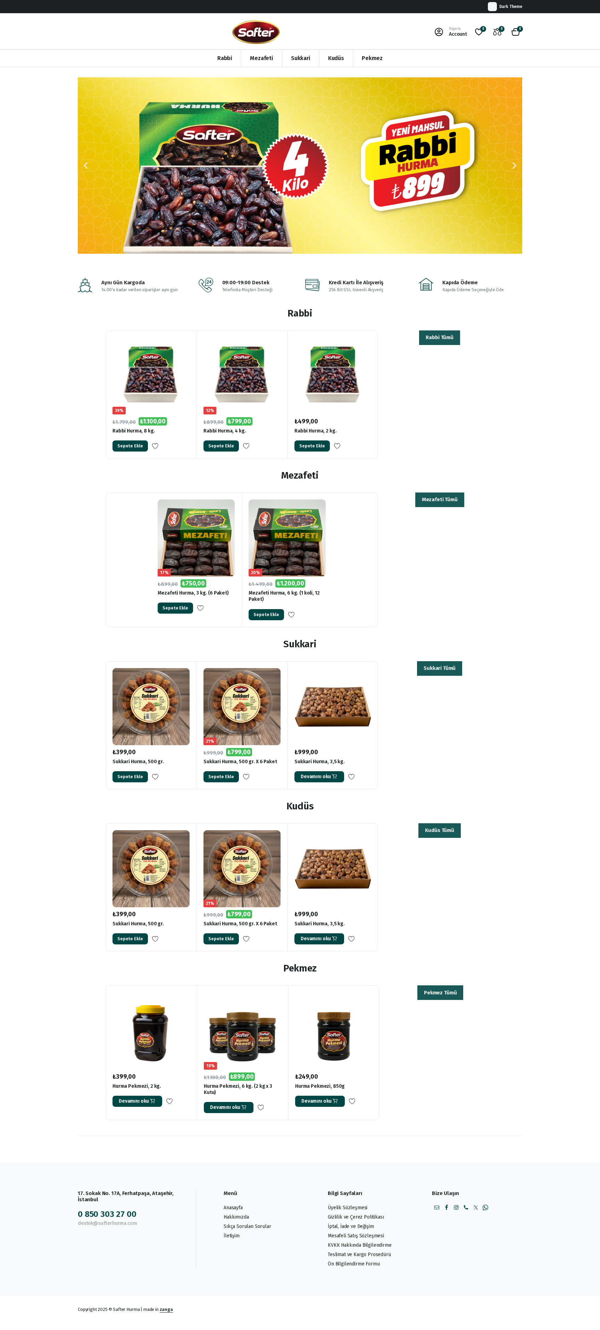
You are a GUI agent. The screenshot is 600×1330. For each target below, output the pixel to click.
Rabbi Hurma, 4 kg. (224, 431)
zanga (166, 1309)
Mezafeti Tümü (440, 499)
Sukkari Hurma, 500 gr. (138, 762)
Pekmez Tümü (440, 993)
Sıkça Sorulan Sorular (247, 1226)
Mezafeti (261, 58)
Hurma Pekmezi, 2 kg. (136, 1086)
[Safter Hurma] (256, 32)
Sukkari (300, 58)
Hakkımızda (236, 1217)
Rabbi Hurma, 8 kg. (133, 431)
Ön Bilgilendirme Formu (354, 1264)
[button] (515, 32)
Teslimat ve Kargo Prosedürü (359, 1254)
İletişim (232, 1236)
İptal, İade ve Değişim (351, 1226)
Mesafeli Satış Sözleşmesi (356, 1236)
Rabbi (224, 58)
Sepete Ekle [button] (130, 445)
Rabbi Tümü (439, 337)
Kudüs (336, 58)
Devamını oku (316, 777)
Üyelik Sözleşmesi (347, 1208)
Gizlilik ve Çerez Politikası (356, 1217)
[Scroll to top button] (584, 1314)
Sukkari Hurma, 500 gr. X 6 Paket (240, 762)
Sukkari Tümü (440, 668)
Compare (184, 357)
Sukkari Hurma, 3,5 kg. (319, 762)
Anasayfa (233, 1208)
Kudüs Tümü (439, 830)
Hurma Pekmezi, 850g (320, 1086)
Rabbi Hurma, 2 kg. (315, 431)
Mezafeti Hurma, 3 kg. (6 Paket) (193, 593)
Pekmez (372, 58)
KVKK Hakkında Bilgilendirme (360, 1245)
